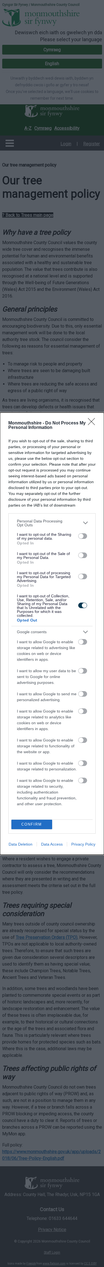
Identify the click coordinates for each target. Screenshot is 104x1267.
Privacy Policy (83, 844)
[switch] (82, 536)
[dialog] (52, 633)
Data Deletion (20, 844)
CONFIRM (31, 824)
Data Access (52, 844)
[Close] (93, 423)
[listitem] (52, 523)
